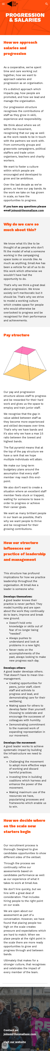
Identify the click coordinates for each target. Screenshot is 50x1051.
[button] (3, 4)
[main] (25, 18)
